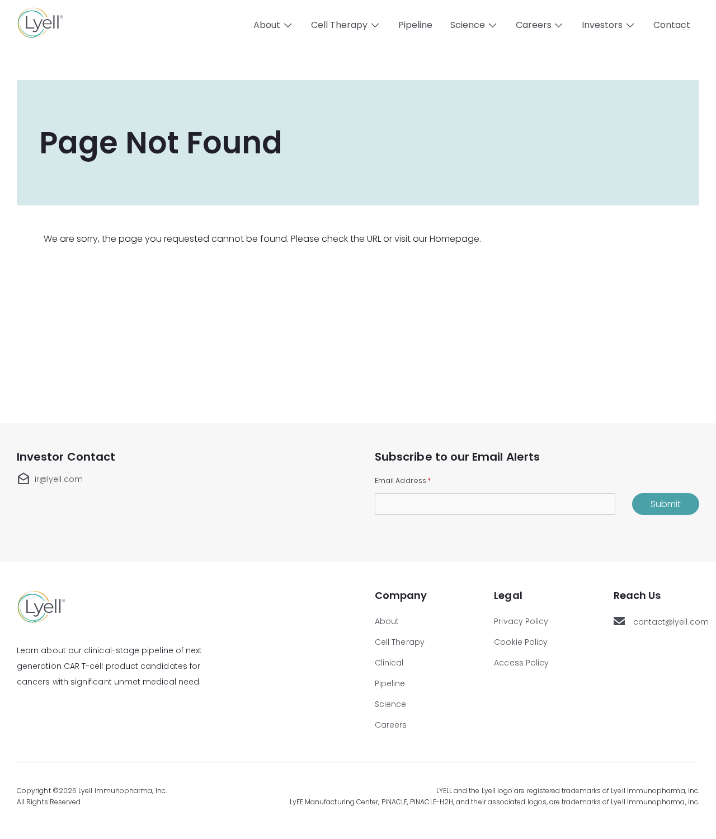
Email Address (403, 480)
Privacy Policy (521, 621)
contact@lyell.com (666, 621)
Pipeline (415, 24)
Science (391, 704)
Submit (666, 504)
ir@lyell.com (50, 479)
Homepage (454, 238)
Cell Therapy (400, 642)
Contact (671, 24)
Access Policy (521, 662)
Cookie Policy (521, 642)
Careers (391, 724)
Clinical (389, 662)
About (387, 621)
